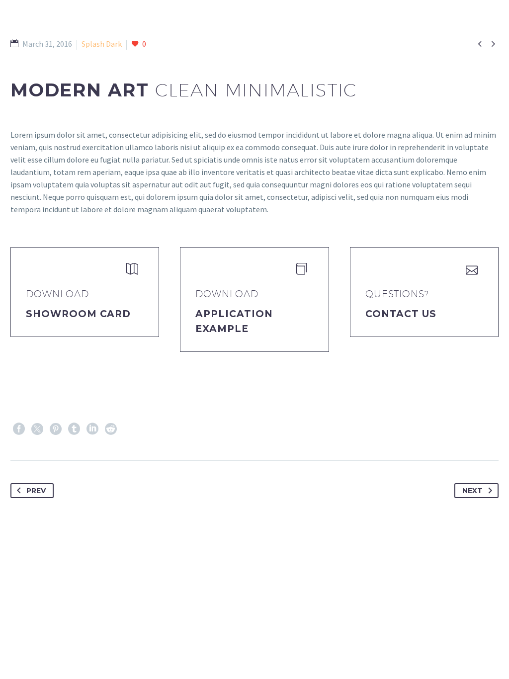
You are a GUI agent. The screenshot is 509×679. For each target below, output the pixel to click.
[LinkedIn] (92, 429)
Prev (36, 490)
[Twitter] (37, 429)
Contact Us (401, 314)
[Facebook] (19, 429)
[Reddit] (111, 429)
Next (472, 490)
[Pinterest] (56, 429)
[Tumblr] (74, 429)
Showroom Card (78, 314)
